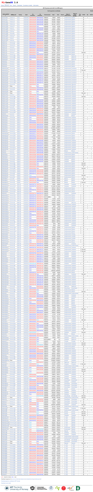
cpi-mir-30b (12, 145)
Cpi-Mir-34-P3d (5, 168)
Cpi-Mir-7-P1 (4, 49)
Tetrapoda (66, 364)
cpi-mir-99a (12, 75)
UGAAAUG (26, 321)
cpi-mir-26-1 (12, 124)
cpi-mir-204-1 (13, 325)
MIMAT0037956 (32, 448)
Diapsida (73, 417)
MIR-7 (18, 49)
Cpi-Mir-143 (4, 253)
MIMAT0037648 (40, 103)
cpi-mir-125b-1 (13, 82)
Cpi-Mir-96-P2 (4, 180)
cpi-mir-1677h (13, 420)
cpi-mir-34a (12, 157)
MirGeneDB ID (6, 15)
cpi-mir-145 (12, 256)
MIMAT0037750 (32, 227)
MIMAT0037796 (40, 281)
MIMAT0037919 (40, 415)
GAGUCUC (26, 443)
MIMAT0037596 (40, 21)
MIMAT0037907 (40, 399)
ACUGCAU (26, 341)
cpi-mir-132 (12, 223)
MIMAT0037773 (40, 256)
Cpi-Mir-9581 (4, 450)
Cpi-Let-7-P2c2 (5, 38)
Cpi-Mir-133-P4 (5, 233)
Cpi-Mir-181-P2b (5, 282)
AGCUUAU (26, 114)
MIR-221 (19, 350)
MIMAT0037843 (32, 339)
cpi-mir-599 (12, 395)
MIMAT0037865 (40, 358)
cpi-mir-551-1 (13, 392)
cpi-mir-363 (12, 177)
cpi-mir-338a (12, 358)
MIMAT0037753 (40, 233)
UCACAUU (26, 117)
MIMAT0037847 (40, 344)
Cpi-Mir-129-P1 (5, 208)
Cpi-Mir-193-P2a (5, 302)
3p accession (40, 15)
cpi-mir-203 (12, 321)
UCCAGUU (26, 256)
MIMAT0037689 (32, 154)
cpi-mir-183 (12, 182)
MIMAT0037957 (40, 448)
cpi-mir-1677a (13, 417)
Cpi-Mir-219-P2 (5, 346)
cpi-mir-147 (12, 263)
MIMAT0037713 (40, 73)
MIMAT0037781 (40, 263)
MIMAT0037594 (32, 21)
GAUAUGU (26, 289)
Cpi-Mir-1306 (4, 406)
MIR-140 (19, 247)
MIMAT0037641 (40, 101)
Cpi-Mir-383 (4, 364)
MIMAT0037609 (40, 40)
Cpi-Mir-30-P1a (5, 140)
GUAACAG (26, 305)
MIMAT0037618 (40, 50)
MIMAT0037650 (40, 105)
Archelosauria (67, 427)
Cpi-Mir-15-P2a (5, 89)
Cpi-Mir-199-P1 (5, 314)
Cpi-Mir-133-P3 (5, 231)
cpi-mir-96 (12, 178)
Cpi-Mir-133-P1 (5, 227)
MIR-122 (19, 193)
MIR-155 (19, 274)
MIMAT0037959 (40, 450)
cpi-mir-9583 (12, 451)
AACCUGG (26, 388)
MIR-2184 (19, 436)
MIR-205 (19, 328)
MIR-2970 (19, 439)
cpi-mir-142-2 (13, 251)
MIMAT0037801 (40, 286)
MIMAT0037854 (32, 351)
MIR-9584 (19, 453)
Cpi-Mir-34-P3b (5, 164)
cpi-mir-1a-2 (12, 42)
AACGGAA (26, 293)
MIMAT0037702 (40, 173)
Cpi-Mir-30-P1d (5, 144)
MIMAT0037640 (32, 101)
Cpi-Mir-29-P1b (5, 133)
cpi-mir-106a (12, 96)
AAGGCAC (26, 195)
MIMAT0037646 (32, 112)
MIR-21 (18, 114)
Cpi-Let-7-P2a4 (5, 28)
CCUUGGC (26, 225)
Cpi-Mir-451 (4, 374)
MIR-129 (19, 208)
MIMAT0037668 (32, 137)
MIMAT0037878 (32, 166)
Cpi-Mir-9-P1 (4, 61)
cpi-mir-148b (12, 268)
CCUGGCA (26, 353)
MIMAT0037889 (40, 378)
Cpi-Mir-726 (4, 399)
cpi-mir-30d (12, 140)
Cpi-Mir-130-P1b (5, 213)
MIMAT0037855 (40, 351)
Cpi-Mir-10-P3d (5, 82)
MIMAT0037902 (40, 390)
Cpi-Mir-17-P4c (5, 105)
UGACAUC (26, 387)
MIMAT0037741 (32, 215)
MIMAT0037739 (40, 209)
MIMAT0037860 (40, 371)
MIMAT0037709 (40, 33)
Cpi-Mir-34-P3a (5, 163)
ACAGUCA (26, 439)
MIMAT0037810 (40, 300)
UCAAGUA (26, 124)
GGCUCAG (26, 121)
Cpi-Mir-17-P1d (5, 98)
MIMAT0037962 (32, 451)
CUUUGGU (26, 61)
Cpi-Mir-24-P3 (4, 122)
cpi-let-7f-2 (12, 29)
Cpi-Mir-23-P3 (4, 119)
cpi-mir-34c (12, 161)
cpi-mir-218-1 (13, 343)
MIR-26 (18, 124)
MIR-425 (19, 365)
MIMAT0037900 (40, 388)
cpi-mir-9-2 (12, 63)
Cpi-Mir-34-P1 (4, 157)
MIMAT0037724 (32, 193)
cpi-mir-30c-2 (13, 147)
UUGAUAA (26, 395)
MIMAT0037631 (32, 84)
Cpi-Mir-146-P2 (5, 260)
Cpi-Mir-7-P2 (4, 50)
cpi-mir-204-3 (13, 327)
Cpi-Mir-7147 (4, 441)
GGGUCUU (26, 300)
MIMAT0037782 (32, 265)
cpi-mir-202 (12, 319)
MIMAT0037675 (40, 142)
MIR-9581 (19, 450)
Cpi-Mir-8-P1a (4, 56)
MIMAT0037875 (32, 365)
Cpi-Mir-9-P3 (4, 64)
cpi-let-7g (12, 40)
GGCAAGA (26, 151)
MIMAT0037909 (32, 404)
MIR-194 (19, 305)
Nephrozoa (74, 56)
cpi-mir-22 (12, 115)
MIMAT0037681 (32, 140)
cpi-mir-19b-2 (13, 112)
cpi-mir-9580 (12, 448)
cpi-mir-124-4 (13, 200)
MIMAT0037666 (32, 129)
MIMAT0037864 (32, 358)
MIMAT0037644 (32, 110)
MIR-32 (18, 152)
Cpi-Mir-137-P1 (5, 240)
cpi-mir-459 (12, 381)
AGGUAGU (26, 309)
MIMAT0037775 (40, 261)
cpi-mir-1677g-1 (13, 422)
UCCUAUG (26, 319)
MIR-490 (19, 388)
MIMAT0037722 (32, 98)
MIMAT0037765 (40, 247)
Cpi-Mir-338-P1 (5, 357)
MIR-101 (19, 184)
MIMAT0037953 (40, 446)
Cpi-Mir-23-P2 (4, 117)
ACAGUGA (26, 408)
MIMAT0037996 (32, 94)
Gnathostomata (67, 17)
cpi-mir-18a (12, 100)
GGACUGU (26, 410)
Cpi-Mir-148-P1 (5, 265)
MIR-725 (19, 397)
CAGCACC (26, 360)
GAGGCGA (26, 401)
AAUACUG (26, 56)
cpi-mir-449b (12, 164)
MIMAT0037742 (40, 215)
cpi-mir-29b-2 (13, 135)
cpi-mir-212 (12, 225)
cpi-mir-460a (12, 383)
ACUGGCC (26, 298)
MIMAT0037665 (40, 131)
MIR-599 (19, 395)
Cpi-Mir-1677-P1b (5, 425)
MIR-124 (19, 195)
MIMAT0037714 (32, 77)
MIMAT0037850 (32, 353)
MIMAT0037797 (40, 282)
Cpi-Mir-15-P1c (5, 87)
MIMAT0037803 (40, 288)
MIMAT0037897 (32, 387)
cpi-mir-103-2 (13, 189)
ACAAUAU (26, 358)
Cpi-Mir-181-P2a (5, 281)
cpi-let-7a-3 (12, 24)
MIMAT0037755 (40, 234)
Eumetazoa (74, 68)
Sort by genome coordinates (54, 10)
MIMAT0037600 (40, 19)
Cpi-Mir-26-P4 (4, 127)
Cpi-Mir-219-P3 (5, 348)
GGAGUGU (26, 193)
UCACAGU (26, 129)
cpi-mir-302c (12, 369)
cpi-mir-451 (12, 374)
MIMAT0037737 (32, 204)
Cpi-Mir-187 (4, 288)
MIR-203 (19, 321)
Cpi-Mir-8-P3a (4, 59)
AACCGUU (26, 374)
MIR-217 (19, 341)
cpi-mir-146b (12, 258)
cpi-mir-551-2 (13, 394)
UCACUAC (26, 399)
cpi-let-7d (12, 36)
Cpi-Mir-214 (4, 335)
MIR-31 (18, 151)
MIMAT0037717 (40, 184)
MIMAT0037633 (40, 87)
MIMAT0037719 (40, 189)
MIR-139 (19, 245)
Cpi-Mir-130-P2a (5, 216)
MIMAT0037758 (40, 240)
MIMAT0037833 (32, 43)
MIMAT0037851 (40, 353)
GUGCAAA (26, 108)
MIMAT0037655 (40, 119)
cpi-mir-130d (12, 213)
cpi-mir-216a (12, 339)
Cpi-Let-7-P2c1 (5, 36)
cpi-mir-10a (12, 70)
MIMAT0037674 (32, 142)
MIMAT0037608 (32, 40)
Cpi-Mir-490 (4, 388)
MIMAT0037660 (32, 124)
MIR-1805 (19, 434)
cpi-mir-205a (12, 330)
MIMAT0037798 (32, 180)
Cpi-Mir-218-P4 (5, 344)
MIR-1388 (19, 410)
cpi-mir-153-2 (13, 270)
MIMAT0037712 (32, 73)
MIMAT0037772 (32, 256)
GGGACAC (26, 444)
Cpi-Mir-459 (4, 381)
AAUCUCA (26, 339)
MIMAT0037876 (40, 365)
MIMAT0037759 (40, 242)
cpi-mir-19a (12, 108)
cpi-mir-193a (12, 300)
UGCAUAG (26, 270)
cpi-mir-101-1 (13, 184)
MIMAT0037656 (40, 117)
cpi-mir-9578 (12, 444)
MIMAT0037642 (32, 108)
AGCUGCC (26, 115)
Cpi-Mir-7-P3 (4, 52)
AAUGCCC (26, 302)
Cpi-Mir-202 (4, 319)
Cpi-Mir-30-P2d (5, 149)
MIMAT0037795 (32, 281)
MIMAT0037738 (32, 208)
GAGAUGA (26, 253)
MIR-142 (19, 249)
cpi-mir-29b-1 (13, 133)
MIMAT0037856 (32, 355)
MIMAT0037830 (32, 330)
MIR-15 (18, 84)
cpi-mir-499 (12, 390)
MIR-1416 (19, 413)
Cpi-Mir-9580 (4, 448)
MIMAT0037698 (32, 170)
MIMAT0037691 (40, 154)
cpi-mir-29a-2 (13, 138)
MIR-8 (18, 56)
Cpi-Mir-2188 (4, 437)
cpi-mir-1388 (12, 410)
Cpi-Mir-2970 (4, 439)
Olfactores (74, 84)
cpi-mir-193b (12, 298)
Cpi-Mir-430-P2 (5, 369)
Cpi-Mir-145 (4, 256)
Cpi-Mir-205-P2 (5, 328)
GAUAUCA (26, 254)
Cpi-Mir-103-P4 (5, 191)
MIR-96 (18, 178)
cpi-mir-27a (12, 131)
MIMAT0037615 (32, 47)
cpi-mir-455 (12, 376)
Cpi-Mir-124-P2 (5, 197)
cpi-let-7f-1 (12, 26)
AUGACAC (26, 365)
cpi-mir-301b (12, 216)
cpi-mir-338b (12, 357)
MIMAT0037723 (40, 188)
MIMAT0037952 (32, 446)
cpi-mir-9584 (12, 453)
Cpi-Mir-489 (4, 387)
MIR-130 (19, 211)
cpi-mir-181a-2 (13, 277)
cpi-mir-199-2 (13, 314)
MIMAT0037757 (40, 238)
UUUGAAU (26, 427)
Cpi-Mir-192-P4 (5, 296)
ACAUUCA (26, 275)
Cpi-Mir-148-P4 (5, 268)
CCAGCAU (26, 357)
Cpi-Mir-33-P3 (4, 156)
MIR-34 (18, 157)
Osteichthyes (67, 288)
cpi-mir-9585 (12, 455)
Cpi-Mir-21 (4, 114)
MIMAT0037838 (32, 225)
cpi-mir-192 (12, 296)
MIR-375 (19, 362)
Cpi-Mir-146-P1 (5, 258)
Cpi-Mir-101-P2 (5, 186)
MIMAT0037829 (40, 327)
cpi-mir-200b (12, 56)
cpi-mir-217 (12, 341)
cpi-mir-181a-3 (13, 279)
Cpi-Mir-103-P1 (5, 188)
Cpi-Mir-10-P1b (5, 68)
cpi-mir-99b (12, 73)
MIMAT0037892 (32, 381)
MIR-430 (19, 367)
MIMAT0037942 (40, 436)
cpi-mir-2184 (12, 436)
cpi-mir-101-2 (13, 186)
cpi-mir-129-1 (13, 209)
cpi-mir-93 (12, 107)
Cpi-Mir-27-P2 (4, 129)
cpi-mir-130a (12, 215)
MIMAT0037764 (32, 247)
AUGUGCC (26, 376)
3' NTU (83, 14)
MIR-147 (19, 263)
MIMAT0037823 (40, 56)
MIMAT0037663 (40, 126)
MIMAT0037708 (32, 33)
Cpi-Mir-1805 (4, 434)
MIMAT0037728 (32, 79)
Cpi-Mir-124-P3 (5, 199)
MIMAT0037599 (32, 17)
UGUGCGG (26, 263)
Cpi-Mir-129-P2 (5, 209)
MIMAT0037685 (32, 151)
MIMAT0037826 (40, 321)
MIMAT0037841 (32, 295)
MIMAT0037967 (40, 455)
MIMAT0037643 (40, 108)
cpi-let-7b (12, 31)
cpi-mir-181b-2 (13, 282)
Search (14, 5)
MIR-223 (19, 355)
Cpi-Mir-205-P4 (5, 330)
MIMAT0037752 (40, 229)
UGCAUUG (26, 154)
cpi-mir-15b (12, 87)
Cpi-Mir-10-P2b (5, 73)
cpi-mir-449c (12, 163)
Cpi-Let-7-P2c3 (5, 40)
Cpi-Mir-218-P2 (5, 343)
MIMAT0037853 (40, 350)
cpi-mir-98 (12, 33)
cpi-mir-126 (12, 202)
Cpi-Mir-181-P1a (5, 275)
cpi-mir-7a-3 (12, 54)
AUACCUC (26, 404)
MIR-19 (18, 108)
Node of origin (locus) (68, 15)
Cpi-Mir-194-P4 (5, 307)
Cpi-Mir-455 (4, 376)
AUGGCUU (26, 234)
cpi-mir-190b (12, 291)
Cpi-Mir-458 (4, 380)
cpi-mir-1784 (12, 429)
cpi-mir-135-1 (13, 234)
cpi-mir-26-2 (12, 127)
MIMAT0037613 (40, 42)
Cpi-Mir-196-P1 (5, 309)
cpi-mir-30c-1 (13, 149)
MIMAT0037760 (32, 243)
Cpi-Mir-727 (4, 401)
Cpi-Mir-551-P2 (5, 394)
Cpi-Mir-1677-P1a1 (6, 422)
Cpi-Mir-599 (4, 395)
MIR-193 (19, 298)
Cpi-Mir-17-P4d (5, 107)
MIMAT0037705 (32, 107)
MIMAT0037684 (40, 144)
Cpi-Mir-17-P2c (5, 101)
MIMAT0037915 (32, 411)
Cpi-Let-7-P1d (4, 21)
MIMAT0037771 (40, 254)
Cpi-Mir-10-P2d (5, 77)
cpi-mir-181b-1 (13, 281)
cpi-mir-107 (12, 188)
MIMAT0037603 (40, 36)
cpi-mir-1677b (13, 418)
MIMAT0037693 (40, 157)
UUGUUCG (26, 362)
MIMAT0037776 (32, 258)
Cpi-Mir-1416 (4, 413)
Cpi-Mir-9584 (4, 453)
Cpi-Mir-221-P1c (5, 351)
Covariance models (27, 5)
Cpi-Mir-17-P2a (5, 100)
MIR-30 (18, 140)
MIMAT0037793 (40, 277)
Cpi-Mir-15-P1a (5, 84)
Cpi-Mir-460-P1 (5, 383)
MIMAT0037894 (32, 383)
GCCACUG (26, 334)
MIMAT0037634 (32, 89)
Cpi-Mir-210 (4, 334)
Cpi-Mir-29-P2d (5, 138)
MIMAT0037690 (40, 156)
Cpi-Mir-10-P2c (5, 75)
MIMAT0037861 (40, 367)
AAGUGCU (26, 367)
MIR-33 (18, 154)
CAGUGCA (26, 265)
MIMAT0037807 (32, 296)
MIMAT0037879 (40, 166)
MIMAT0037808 (40, 296)
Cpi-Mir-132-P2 (5, 225)
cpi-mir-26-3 (12, 126)
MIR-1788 (19, 432)
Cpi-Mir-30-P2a (5, 145)
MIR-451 (19, 374)
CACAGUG (26, 204)
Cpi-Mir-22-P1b (5, 115)
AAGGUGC (26, 100)
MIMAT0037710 (32, 75)
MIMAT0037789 (32, 274)
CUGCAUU (26, 383)
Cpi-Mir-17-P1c (5, 96)
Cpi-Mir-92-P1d (5, 173)
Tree (11, 5)
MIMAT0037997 (40, 94)
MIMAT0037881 (32, 163)
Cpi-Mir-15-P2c (5, 93)
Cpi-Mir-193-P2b (5, 303)
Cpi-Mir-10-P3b (5, 79)
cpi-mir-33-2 (12, 154)
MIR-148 (19, 265)
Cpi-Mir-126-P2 (5, 202)
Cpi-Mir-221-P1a (5, 350)
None (38, 26)
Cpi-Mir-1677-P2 (5, 427)
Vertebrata (66, 56)
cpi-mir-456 (12, 378)
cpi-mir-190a (12, 289)
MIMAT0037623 (40, 61)
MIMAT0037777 (40, 258)
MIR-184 (19, 286)
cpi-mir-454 (12, 220)
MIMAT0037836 (32, 334)
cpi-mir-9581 (12, 450)
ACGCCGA (26, 450)
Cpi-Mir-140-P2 (5, 247)
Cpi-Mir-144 (4, 254)
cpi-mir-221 (12, 353)
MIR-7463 (19, 443)
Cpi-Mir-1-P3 (4, 45)
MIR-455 (19, 376)
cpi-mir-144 (12, 254)
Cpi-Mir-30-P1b (5, 142)
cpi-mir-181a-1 (13, 275)
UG (87, 14)
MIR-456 (19, 378)
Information (36, 5)
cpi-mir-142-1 (13, 249)
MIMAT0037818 (32, 314)
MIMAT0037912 (32, 408)
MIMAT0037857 (40, 355)
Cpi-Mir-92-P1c (5, 171)
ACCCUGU (26, 68)
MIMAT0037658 (40, 121)
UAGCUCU (26, 380)
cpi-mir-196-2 (13, 312)
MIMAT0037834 (40, 43)
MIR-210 (19, 334)
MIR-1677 (19, 417)
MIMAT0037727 (40, 195)
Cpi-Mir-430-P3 (5, 371)
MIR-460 (19, 383)
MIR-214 (19, 335)
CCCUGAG (26, 79)
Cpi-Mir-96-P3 (4, 182)
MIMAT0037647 (32, 103)
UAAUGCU (26, 274)
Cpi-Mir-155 (4, 274)
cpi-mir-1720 (12, 431)
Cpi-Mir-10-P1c (5, 70)
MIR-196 (19, 309)
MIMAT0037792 (40, 275)
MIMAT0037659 (32, 122)
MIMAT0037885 (32, 220)
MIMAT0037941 (32, 436)
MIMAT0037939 (32, 434)
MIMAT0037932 (32, 420)
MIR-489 (19, 387)
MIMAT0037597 (40, 35)
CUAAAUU (26, 420)
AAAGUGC (26, 94)
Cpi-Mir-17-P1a (5, 94)
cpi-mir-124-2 (13, 195)
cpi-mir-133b (12, 229)
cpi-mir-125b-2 (13, 80)
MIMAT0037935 (40, 429)
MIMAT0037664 (32, 131)
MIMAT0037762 (32, 245)
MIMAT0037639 (40, 100)
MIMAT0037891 (40, 380)
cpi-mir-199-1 (13, 318)
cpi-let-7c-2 (12, 17)
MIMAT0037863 (40, 372)
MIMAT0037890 (32, 380)
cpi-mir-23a (12, 119)
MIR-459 (19, 381)
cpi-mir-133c (12, 233)
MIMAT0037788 (40, 270)
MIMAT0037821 (40, 57)
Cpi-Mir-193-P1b (5, 300)
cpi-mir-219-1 (13, 348)
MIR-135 (19, 234)
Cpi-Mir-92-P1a (5, 170)
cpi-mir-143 (12, 253)
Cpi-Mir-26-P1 (4, 124)
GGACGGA (26, 286)
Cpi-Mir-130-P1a (5, 211)
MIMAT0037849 (40, 346)
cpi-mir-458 (12, 380)
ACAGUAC (26, 184)
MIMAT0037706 (40, 107)
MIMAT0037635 (40, 89)
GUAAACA (26, 140)
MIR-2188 (19, 437)
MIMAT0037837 (40, 334)
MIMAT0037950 (32, 444)
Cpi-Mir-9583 (4, 451)
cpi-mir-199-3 (13, 316)
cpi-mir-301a (12, 218)
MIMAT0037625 (32, 70)
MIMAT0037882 (32, 168)
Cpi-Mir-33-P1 (4, 154)
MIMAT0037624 (40, 66)
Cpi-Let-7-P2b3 (5, 33)
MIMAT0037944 (40, 437)
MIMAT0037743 (32, 222)
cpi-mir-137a (12, 240)
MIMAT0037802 (32, 288)
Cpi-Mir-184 (4, 286)
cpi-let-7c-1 (12, 19)
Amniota (66, 360)
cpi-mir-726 (12, 399)
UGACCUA (26, 295)
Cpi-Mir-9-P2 (4, 63)
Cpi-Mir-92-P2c (5, 177)
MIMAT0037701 (32, 173)
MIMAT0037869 (40, 177)
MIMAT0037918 (32, 415)
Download (19, 5)
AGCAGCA (26, 84)
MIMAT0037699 (40, 170)
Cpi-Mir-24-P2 (4, 121)
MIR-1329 (19, 408)
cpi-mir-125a (12, 79)
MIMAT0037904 (40, 392)
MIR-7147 (19, 441)
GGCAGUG (26, 157)
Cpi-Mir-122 (4, 193)
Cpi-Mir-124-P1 (5, 195)
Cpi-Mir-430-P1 (5, 367)
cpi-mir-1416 (12, 413)
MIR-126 (19, 202)
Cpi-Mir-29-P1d (5, 135)
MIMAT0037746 (40, 211)
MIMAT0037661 (40, 124)
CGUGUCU (26, 288)
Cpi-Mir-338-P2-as (5, 360)
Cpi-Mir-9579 (4, 446)
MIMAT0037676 (32, 145)
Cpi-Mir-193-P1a (5, 298)
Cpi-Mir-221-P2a (5, 353)
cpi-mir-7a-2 (12, 49)
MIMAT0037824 (32, 319)
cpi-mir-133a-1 (13, 227)
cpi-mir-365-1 (13, 302)
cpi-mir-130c (12, 211)
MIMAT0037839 (32, 335)
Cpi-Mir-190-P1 (5, 289)
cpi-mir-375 (12, 362)
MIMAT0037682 (40, 140)
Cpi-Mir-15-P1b (5, 86)
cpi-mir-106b (12, 98)
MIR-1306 (19, 406)
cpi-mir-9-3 (12, 61)
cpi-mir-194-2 (13, 307)
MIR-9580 (19, 448)
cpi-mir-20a (12, 103)
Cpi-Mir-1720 (4, 431)
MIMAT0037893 (40, 381)
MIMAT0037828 (40, 325)
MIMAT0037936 (32, 432)
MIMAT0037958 (32, 450)
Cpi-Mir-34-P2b (5, 161)
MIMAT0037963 (40, 451)
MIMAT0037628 (40, 68)
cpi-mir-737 (12, 403)
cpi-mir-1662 (12, 415)
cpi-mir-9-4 (12, 66)
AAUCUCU (26, 337)
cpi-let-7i (12, 38)
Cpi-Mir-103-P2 (5, 189)
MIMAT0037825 (32, 321)
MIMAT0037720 (32, 189)
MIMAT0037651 (32, 114)
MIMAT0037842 (40, 295)
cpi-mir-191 (12, 293)
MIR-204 (19, 323)
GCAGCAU (26, 188)
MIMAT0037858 (40, 218)
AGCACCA (26, 133)
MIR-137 (19, 240)
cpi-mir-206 (12, 43)
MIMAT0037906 (40, 395)
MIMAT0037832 (32, 328)
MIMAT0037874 (32, 364)
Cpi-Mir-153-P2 (5, 272)
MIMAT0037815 (32, 309)
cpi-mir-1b (12, 47)
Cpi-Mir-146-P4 (5, 261)
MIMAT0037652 (40, 114)
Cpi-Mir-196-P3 (5, 310)
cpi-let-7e (12, 28)
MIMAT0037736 (40, 204)
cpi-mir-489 (12, 387)
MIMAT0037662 (40, 127)
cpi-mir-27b (12, 129)
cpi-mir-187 (12, 288)
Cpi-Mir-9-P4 (4, 66)
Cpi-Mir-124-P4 (5, 200)
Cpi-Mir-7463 (4, 443)
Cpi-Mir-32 (4, 152)
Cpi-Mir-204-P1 (5, 323)
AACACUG (26, 57)
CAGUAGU (26, 314)
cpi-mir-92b (12, 173)
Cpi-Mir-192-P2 (5, 295)
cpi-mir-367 (12, 175)
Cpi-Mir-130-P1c (5, 215)
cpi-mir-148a (12, 265)
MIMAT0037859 (40, 216)
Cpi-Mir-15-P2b (5, 91)
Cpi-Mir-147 (4, 263)
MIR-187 (19, 288)
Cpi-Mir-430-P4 (5, 372)
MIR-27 (18, 129)
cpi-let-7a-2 (12, 21)
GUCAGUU (26, 355)
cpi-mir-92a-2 (13, 171)
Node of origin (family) (75, 14)
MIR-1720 (19, 431)
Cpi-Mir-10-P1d (5, 72)
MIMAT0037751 (40, 227)
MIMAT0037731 (40, 82)
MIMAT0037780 (32, 263)
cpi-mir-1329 (12, 408)
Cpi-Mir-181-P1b (5, 277)
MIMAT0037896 (32, 385)
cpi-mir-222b (12, 351)
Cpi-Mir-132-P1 (5, 223)
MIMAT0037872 (40, 175)
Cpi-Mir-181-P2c (5, 284)
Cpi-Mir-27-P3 (4, 131)
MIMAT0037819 (40, 314)
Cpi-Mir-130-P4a (5, 222)
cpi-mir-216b (12, 337)
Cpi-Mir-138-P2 (5, 243)
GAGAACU (26, 258)
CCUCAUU (26, 385)
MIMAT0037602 (32, 36)
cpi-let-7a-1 (12, 22)
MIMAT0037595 (40, 22)
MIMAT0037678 (32, 147)
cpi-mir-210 (12, 334)
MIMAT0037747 (40, 213)
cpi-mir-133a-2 (13, 231)
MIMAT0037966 (32, 455)
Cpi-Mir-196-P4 (5, 312)
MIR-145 (19, 256)
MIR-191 (19, 293)
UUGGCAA (26, 180)
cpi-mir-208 (12, 332)
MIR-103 (19, 188)
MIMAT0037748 (32, 223)
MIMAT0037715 (40, 77)
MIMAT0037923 (40, 418)
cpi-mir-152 (12, 267)
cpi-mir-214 (12, 335)
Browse (7, 5)
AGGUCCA (26, 437)
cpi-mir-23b (12, 117)
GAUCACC (26, 431)
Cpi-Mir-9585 (4, 455)
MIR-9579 (19, 446)
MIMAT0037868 (32, 177)
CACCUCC (26, 406)
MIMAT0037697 (40, 161)
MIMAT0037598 (32, 31)
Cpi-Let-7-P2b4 (5, 35)
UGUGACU (26, 453)
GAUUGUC (26, 346)
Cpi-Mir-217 (4, 341)
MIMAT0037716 (32, 184)
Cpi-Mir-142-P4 (5, 251)
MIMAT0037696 (32, 161)
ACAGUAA (26, 436)
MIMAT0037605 (40, 28)
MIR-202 (19, 319)
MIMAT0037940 (40, 434)
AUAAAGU (26, 249)
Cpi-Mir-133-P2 (5, 229)
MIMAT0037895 (40, 383)
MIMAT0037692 (32, 157)
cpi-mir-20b (12, 105)
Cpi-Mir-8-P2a (4, 57)
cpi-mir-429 (12, 59)
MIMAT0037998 (40, 401)
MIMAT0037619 (40, 49)
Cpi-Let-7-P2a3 (5, 26)
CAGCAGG (26, 335)
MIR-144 (19, 254)
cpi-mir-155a (12, 274)
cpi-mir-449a (12, 166)
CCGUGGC (26, 223)
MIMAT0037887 (32, 376)
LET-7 (18, 17)
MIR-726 (19, 399)
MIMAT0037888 (40, 376)
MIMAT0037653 (32, 115)
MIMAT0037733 (32, 202)
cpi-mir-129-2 (13, 208)
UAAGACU (26, 390)
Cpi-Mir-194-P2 (5, 305)
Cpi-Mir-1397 (4, 411)
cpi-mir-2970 (12, 439)
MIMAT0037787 (32, 272)
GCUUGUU (26, 432)
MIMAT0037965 (40, 453)
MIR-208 (19, 332)
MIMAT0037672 (40, 133)
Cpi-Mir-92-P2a (5, 175)
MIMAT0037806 (32, 293)
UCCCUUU (26, 323)
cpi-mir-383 (12, 364)
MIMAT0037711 (40, 75)
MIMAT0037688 (40, 152)
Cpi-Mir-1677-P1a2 (6, 424)
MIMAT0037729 (40, 79)
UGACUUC (26, 417)
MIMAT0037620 (40, 54)
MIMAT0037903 (32, 392)
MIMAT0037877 (40, 59)
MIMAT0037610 (32, 38)
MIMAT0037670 (32, 138)
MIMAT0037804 (32, 289)
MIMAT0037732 (40, 80)
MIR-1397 (19, 411)
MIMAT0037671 (32, 133)
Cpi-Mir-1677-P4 (5, 429)
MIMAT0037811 (40, 298)
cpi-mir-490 (12, 388)
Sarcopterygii (67, 395)
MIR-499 (19, 390)
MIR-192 (19, 295)
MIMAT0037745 (32, 211)
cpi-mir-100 (12, 77)
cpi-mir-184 (12, 286)
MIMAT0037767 (40, 249)
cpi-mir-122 (12, 193)
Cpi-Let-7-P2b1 (5, 29)
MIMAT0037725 (40, 193)
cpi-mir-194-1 (13, 305)
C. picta (66, 417)
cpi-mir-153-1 (13, 272)
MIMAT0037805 (32, 291)
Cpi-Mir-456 (4, 378)
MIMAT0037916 (32, 413)
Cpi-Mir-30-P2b (5, 147)
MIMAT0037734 (40, 202)
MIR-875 (19, 404)
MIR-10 (18, 68)
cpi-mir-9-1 (12, 64)
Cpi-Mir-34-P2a (5, 159)
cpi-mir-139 (12, 245)
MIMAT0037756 (40, 236)
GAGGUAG (26, 17)
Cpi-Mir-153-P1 (5, 270)
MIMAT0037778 (32, 260)
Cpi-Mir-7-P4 (4, 54)
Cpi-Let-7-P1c (4, 19)
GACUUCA (26, 422)
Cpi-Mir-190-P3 (5, 291)
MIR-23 (18, 117)
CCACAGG (26, 247)
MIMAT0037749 (40, 223)
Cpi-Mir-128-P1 (5, 204)
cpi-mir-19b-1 (13, 110)
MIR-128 (19, 204)
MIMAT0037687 (32, 152)
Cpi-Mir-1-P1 (4, 42)
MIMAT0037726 (32, 195)
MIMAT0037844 (32, 337)
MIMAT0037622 (32, 61)
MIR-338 (19, 357)
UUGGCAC (26, 178)
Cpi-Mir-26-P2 (4, 126)
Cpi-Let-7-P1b (4, 17)
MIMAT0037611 (40, 38)
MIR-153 (19, 270)
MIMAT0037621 (32, 52)
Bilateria (73, 17)
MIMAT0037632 (32, 87)
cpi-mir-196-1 (13, 310)
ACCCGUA (26, 73)
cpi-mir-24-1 (12, 121)
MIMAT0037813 (40, 305)
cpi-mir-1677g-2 (13, 425)
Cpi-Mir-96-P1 (4, 178)
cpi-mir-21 (12, 114)
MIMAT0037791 (32, 275)
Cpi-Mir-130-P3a (5, 220)
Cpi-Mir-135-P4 (5, 238)
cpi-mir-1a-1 (12, 45)
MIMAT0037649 (32, 105)
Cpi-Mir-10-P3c (5, 80)
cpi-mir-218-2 (13, 344)
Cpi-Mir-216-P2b (5, 339)
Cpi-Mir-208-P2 (5, 332)
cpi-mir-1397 (12, 411)
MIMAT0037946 (40, 439)
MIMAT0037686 (40, 151)
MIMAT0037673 (32, 135)
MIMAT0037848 (32, 346)
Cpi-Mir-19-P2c (5, 112)
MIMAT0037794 (40, 279)
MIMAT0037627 (32, 68)
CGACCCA (26, 392)
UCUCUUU (26, 446)
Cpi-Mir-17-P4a (5, 103)
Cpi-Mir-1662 (4, 415)
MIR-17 (18, 94)
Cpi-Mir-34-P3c (5, 166)
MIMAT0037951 (40, 444)
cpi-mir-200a (12, 57)
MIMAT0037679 (40, 149)
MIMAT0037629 (32, 72)
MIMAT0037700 (32, 171)
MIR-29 (18, 133)
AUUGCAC (26, 152)
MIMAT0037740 (40, 208)
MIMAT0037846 (32, 343)
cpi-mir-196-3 (13, 309)
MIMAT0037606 (32, 26)
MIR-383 (19, 364)
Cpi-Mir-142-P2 (5, 249)
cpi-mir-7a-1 (12, 50)
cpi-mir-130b (12, 222)
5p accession (32, 15)
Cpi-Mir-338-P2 (5, 358)
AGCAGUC (26, 451)
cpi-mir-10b (12, 68)
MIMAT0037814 (40, 307)
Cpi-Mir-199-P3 (5, 318)
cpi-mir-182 (12, 180)
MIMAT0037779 (40, 260)
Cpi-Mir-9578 (4, 444)
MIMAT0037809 (32, 300)
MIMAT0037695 (40, 159)
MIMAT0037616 (40, 47)
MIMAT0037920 (32, 417)
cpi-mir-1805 (12, 434)
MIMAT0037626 (40, 70)
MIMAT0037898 (40, 387)
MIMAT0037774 (32, 261)
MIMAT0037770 (32, 254)
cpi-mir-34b (12, 159)
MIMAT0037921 (40, 417)
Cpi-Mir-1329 (4, 408)
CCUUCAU (26, 328)
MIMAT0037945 (32, 439)
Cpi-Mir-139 (4, 245)
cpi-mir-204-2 (13, 323)
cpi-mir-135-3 (13, 238)
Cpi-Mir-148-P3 (5, 267)
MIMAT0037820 (32, 57)
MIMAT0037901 (32, 390)
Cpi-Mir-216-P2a (5, 337)
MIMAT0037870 (40, 302)
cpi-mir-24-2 (12, 122)
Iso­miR (80, 15)
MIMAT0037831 (40, 330)
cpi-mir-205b (12, 328)
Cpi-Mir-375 (4, 362)
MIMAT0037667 (40, 129)
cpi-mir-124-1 (13, 197)
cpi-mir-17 (12, 94)
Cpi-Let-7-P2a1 (5, 22)
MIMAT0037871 (32, 303)
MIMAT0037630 (40, 72)
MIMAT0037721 (32, 96)
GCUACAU (26, 350)
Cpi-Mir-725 (4, 397)
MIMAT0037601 (40, 17)
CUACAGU (26, 245)
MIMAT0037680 (40, 147)
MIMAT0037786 (40, 267)
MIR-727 (19, 401)
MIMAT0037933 (40, 420)
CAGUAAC (26, 381)
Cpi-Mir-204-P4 (5, 327)
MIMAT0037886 (40, 220)
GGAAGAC (26, 49)
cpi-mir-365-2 (13, 303)
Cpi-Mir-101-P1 (5, 184)
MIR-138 (19, 243)
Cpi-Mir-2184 (4, 436)
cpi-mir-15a (12, 84)
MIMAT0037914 (40, 410)
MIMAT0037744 (40, 222)
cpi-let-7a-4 (12, 35)
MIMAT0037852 (32, 350)
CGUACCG (26, 202)
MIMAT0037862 (40, 369)
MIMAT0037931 (40, 422)
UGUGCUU (26, 343)
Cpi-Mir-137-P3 (5, 242)
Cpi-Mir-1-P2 (4, 43)
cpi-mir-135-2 (13, 236)
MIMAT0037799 (40, 180)
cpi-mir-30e (12, 144)
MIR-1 (18, 42)
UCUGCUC (26, 429)
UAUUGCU (26, 240)
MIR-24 (18, 121)
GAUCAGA (26, 364)
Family (20, 14)
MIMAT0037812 (32, 305)
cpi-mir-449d (12, 168)
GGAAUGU (26, 42)
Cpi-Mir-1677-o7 (5, 418)
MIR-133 (19, 227)
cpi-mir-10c (12, 72)
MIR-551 (19, 392)
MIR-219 (19, 346)
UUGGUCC (26, 227)
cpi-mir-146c (12, 260)
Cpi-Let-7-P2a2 (5, 24)
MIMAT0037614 (32, 42)
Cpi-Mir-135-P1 (5, 234)
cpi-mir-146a (12, 261)
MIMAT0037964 (32, 453)
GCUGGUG (26, 243)
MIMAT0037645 (40, 110)
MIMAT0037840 (40, 335)
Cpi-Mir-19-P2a (5, 110)
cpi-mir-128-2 (13, 204)
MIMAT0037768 (32, 253)
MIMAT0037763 (40, 245)
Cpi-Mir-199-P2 (5, 316)
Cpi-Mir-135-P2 (5, 236)
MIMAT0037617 (32, 49)
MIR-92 (18, 170)
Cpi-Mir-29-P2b (5, 137)
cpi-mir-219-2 (13, 346)
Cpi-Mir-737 (4, 403)
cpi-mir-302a (12, 371)
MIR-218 (19, 343)
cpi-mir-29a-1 (13, 137)
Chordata (73, 208)
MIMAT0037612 (32, 45)
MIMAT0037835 (32, 332)
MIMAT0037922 (32, 418)
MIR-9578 (19, 444)
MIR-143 (19, 253)
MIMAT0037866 (32, 357)
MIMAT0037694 (32, 159)
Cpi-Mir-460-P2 (5, 385)
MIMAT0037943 (32, 437)
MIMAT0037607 (40, 29)
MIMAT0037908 (32, 403)
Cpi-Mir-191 (4, 293)
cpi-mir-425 (12, 365)
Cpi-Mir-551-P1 (5, 392)
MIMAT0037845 (32, 341)
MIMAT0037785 (32, 267)
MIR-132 (19, 223)
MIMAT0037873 (40, 362)
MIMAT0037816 (40, 310)
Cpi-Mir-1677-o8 (5, 420)
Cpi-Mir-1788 (4, 432)
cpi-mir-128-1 (13, 206)
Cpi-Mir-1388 (4, 410)
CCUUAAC (26, 413)
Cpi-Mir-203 (4, 321)
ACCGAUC (26, 455)
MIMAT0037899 (32, 388)
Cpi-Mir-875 (4, 404)
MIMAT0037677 (40, 145)
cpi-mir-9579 (12, 446)
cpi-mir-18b (12, 101)
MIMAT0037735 (32, 206)
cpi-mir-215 (12, 295)
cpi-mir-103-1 (13, 191)
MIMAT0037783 (40, 265)
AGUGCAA (26, 211)
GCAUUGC (26, 411)
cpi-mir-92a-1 (13, 170)
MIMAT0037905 (40, 394)
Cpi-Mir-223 (4, 355)
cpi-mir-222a (12, 350)
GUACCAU (26, 441)
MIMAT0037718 (32, 186)
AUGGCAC (26, 182)
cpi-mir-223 (12, 355)
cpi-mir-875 (12, 404)
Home (2, 5)
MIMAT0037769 (40, 253)
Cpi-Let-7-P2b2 (5, 31)
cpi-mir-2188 (12, 437)
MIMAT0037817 (40, 312)
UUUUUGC (26, 208)
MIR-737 (19, 403)
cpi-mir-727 (12, 401)
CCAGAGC (26, 418)
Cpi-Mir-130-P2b (5, 218)
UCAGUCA (26, 397)
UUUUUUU (26, 403)
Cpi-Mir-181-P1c (5, 279)
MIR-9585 (19, 455)
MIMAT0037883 (32, 374)
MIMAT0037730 (32, 80)
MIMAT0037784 (40, 268)
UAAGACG (26, 332)
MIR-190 (19, 289)
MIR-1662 (19, 415)
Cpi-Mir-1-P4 (4, 47)
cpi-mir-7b (12, 52)
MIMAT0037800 (32, 182)
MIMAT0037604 (32, 28)
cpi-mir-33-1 (12, 156)
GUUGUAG (26, 434)
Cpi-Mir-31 (4, 151)
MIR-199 (19, 314)
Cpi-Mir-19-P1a (5, 108)
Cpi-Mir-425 (4, 365)
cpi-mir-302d (12, 372)
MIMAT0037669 (40, 137)
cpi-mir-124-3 (13, 198)
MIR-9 (18, 61)
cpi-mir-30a (12, 142)
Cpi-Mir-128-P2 (5, 206)
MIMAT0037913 (32, 410)
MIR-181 (19, 275)
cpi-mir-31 (12, 151)
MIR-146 (19, 258)
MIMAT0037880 (32, 164)
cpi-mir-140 (12, 247)
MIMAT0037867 (40, 357)
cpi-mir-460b (12, 385)
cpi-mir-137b (12, 242)
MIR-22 (18, 115)
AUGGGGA (26, 448)
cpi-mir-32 (12, 152)
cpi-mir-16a (12, 89)
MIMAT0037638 (32, 100)
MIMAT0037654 (40, 115)
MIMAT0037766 (32, 249)
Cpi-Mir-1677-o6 (5, 417)
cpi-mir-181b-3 (13, 284)
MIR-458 (19, 380)
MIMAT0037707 (32, 178)
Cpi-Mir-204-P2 (5, 325)
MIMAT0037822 (32, 56)
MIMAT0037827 (32, 323)
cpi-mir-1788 (12, 432)
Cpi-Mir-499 (4, 390)
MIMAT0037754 (32, 234)
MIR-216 (19, 337)
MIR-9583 (19, 451)
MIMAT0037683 (32, 144)
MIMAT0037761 (40, 243)
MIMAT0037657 (32, 121)
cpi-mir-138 (12, 243)
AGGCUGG (26, 378)
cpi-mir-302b (12, 367)
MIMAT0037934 (40, 431)
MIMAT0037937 (40, 432)
